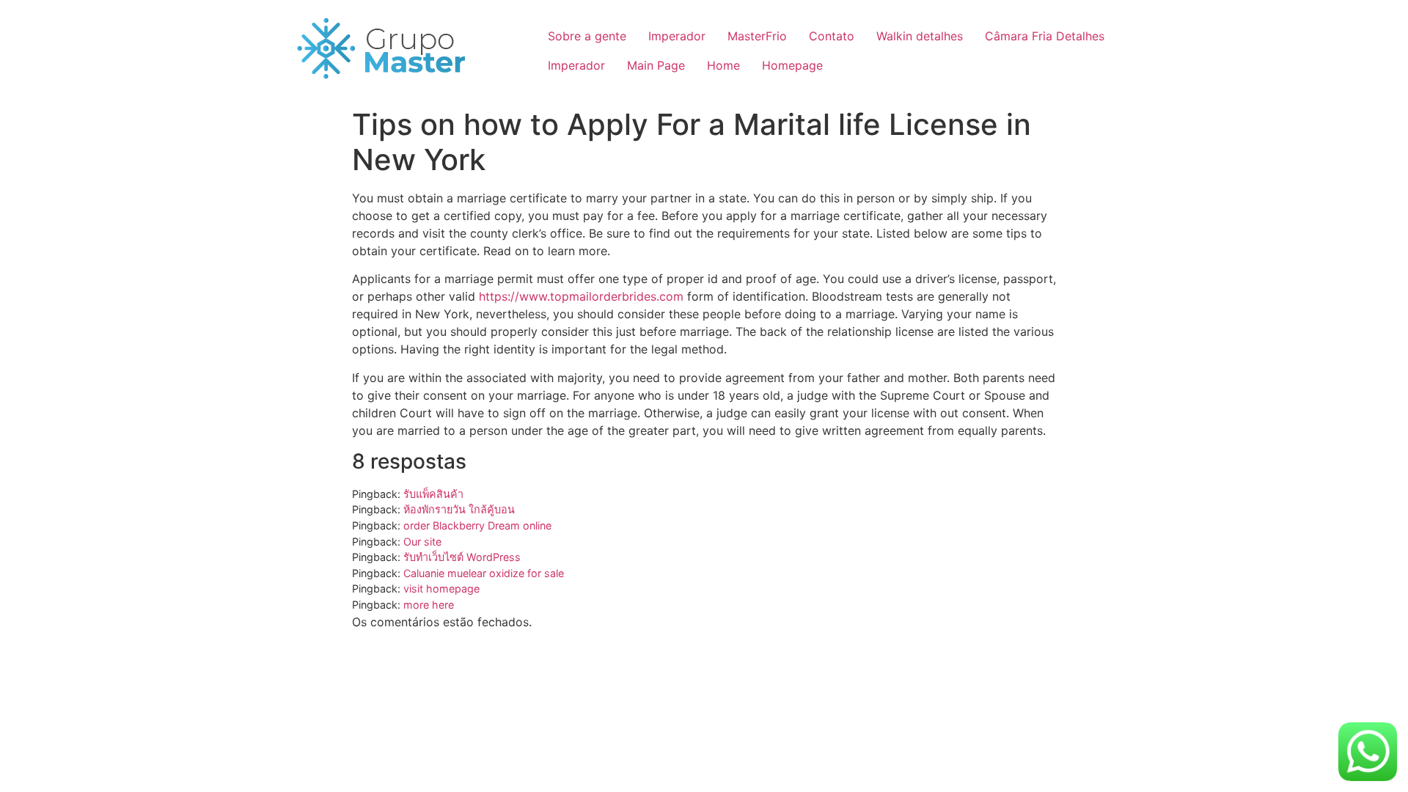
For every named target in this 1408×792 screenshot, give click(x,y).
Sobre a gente (587, 36)
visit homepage (441, 588)
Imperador (676, 36)
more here (428, 604)
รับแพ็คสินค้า (433, 494)
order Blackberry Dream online (477, 525)
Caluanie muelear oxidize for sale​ (483, 573)
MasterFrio (757, 36)
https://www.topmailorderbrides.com (581, 296)
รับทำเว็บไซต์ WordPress (462, 557)
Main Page (656, 65)
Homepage (792, 65)
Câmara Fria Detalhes (1044, 36)
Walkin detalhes (919, 36)
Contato (831, 36)
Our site (422, 541)
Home (723, 65)
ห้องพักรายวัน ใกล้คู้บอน (459, 509)
